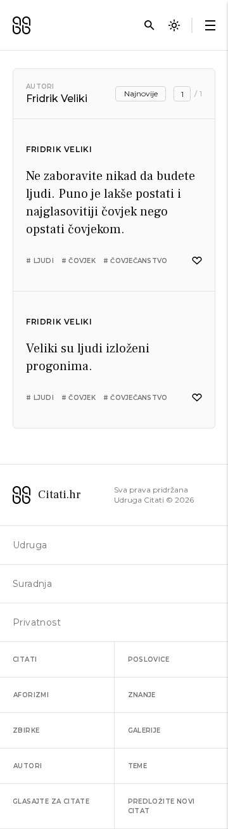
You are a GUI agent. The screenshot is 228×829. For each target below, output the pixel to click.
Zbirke (26, 730)
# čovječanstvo (135, 261)
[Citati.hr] (21, 25)
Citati (25, 659)
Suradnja (32, 583)
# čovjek (78, 261)
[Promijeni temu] (174, 25)
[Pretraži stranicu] (149, 25)
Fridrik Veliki (59, 149)
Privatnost (37, 622)
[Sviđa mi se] (197, 261)
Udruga (30, 545)
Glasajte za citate (51, 801)
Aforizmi (31, 695)
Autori (40, 86)
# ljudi (40, 261)
